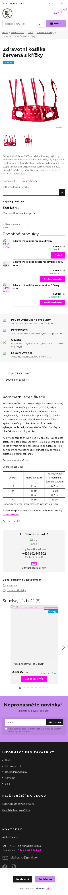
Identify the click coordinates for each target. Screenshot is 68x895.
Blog (7, 783)
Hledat (40, 23)
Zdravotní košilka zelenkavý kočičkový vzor (36, 287)
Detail (58, 255)
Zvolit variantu (53, 279)
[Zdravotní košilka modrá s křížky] (6, 243)
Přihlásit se (54, 722)
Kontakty (10, 777)
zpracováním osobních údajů (36, 728)
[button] (20, 688)
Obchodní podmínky (16, 771)
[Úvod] (14, 13)
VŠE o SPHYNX (11, 514)
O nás (8, 760)
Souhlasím (45, 879)
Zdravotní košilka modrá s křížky (32, 241)
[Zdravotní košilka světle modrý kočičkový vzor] (6, 264)
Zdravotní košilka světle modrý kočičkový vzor (38, 263)
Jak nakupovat (13, 766)
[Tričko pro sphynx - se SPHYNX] (34, 607)
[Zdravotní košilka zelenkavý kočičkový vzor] (6, 287)
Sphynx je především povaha (18, 803)
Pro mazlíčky (17, 32)
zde (48, 888)
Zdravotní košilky (45, 32)
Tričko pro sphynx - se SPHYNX (28, 663)
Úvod (5, 32)
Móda (30, 32)
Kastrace (12, 585)
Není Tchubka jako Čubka (16, 810)
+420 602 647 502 (15, 3)
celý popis (19, 173)
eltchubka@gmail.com (34, 567)
